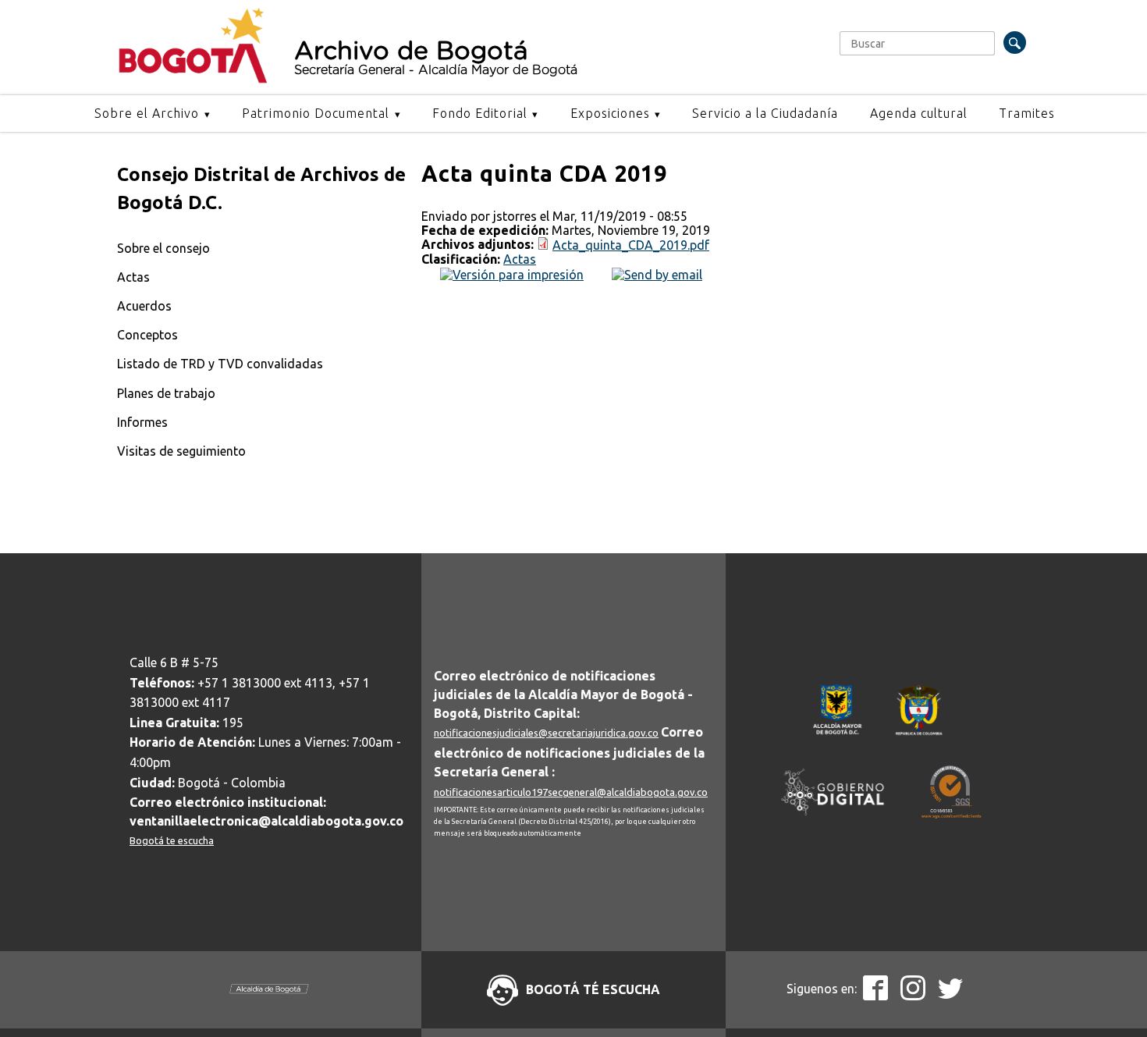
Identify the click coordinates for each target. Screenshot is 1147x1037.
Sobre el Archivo (146, 113)
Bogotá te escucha (172, 840)
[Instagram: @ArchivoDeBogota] (913, 996)
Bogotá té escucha (593, 989)
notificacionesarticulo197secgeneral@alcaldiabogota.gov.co (571, 792)
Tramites (1027, 113)
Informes (142, 422)
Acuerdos (144, 306)
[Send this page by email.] (657, 273)
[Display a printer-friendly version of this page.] (512, 273)
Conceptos (147, 335)
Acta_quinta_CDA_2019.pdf (630, 245)
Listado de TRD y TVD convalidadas (220, 364)
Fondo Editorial (479, 113)
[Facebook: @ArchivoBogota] (875, 996)
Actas (133, 277)
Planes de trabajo (166, 393)
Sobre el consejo (163, 248)
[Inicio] (193, 80)
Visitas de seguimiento (181, 451)
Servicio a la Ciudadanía (765, 113)
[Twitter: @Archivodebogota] (950, 996)
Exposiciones (610, 113)
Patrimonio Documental (315, 113)
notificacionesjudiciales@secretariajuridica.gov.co (546, 732)
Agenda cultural (919, 113)
